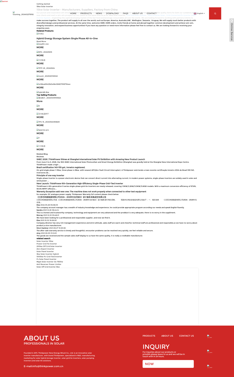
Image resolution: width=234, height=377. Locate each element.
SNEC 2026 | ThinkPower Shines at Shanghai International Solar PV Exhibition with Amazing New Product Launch (91, 159)
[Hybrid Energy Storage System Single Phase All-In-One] (40, 33)
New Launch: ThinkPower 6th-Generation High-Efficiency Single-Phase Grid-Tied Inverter (80, 183)
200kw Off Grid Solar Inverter (49, 246)
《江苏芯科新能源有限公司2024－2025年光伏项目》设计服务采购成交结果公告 (71, 197)
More (39, 101)
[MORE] (43, 44)
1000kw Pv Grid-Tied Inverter (49, 256)
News (99, 13)
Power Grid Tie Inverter (47, 244)
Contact (152, 13)
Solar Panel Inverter (45, 251)
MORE (40, 47)
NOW (149, 364)
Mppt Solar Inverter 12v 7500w (50, 262)
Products (86, 13)
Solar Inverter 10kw (45, 241)
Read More (41, 41)
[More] (49, 98)
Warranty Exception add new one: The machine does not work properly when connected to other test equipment (91, 191)
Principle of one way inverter (50, 175)
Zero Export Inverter (45, 249)
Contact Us (186, 336)
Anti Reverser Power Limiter (49, 264)
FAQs (125, 13)
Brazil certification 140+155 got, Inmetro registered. (61, 167)
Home (73, 13)
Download (112, 13)
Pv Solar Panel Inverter (46, 259)
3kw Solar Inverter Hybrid (48, 254)
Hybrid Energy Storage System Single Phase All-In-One (67, 38)
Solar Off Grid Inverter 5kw (48, 267)
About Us (137, 13)
